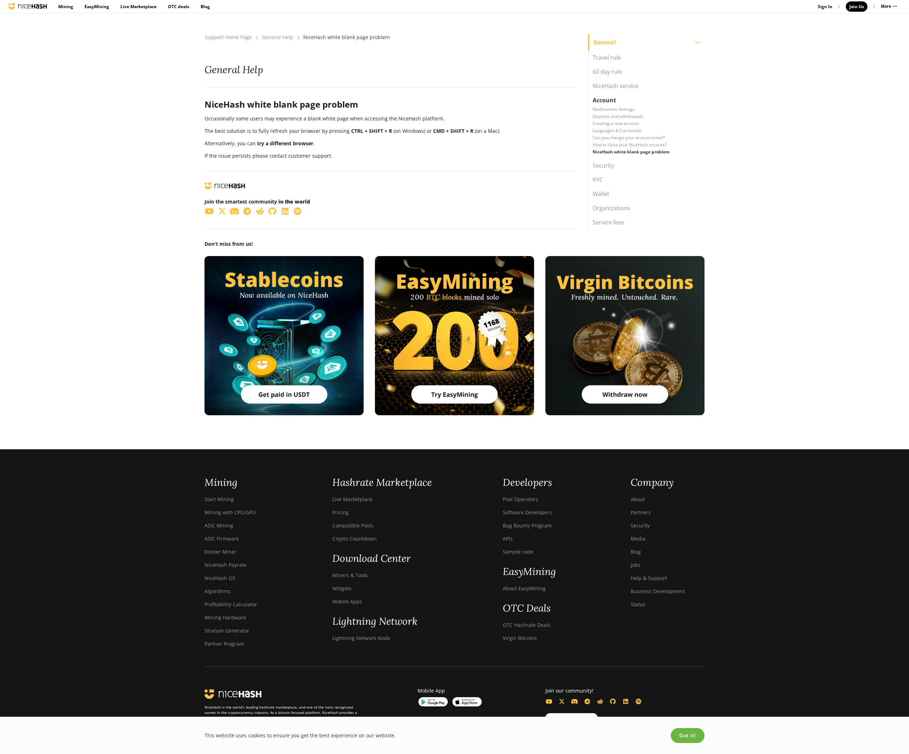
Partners (641, 512)
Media (638, 538)
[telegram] (247, 211)
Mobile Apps (347, 601)
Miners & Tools (350, 575)
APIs (508, 538)
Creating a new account (616, 123)
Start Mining (219, 499)
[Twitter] (561, 701)
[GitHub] (612, 701)
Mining (65, 7)
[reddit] (260, 211)
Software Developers (527, 512)
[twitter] (222, 211)
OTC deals (178, 7)
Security (640, 525)
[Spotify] (638, 701)
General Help (277, 37)
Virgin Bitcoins (520, 638)
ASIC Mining (219, 525)
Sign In (825, 7)
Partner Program (224, 643)
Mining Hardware (225, 617)
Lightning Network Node (361, 638)
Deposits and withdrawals (618, 116)
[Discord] (574, 701)
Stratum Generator (227, 630)
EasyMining (97, 7)
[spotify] (298, 211)
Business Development (658, 591)
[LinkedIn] (625, 701)
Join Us (856, 7)
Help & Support (649, 578)
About (638, 499)
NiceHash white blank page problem (631, 152)
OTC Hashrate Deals (526, 625)
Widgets (342, 588)
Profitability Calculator (231, 604)
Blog (205, 7)
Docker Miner (220, 551)
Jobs (636, 565)
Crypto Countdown (354, 538)
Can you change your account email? (629, 138)
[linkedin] (285, 211)
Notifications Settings (614, 109)
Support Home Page (228, 37)
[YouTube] (549, 701)
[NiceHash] (28, 6)
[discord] (235, 211)
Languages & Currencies (617, 131)
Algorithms (217, 591)
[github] (273, 211)
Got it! (687, 735)
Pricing (340, 512)
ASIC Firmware (222, 538)
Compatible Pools (353, 525)
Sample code (518, 551)
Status (638, 604)
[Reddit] (600, 701)
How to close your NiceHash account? (629, 145)
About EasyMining (524, 588)
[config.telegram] (587, 701)
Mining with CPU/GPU (230, 512)
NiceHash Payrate (225, 565)
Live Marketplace (138, 7)
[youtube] (209, 211)
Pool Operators (520, 499)
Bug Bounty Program (527, 525)
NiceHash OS (220, 578)
